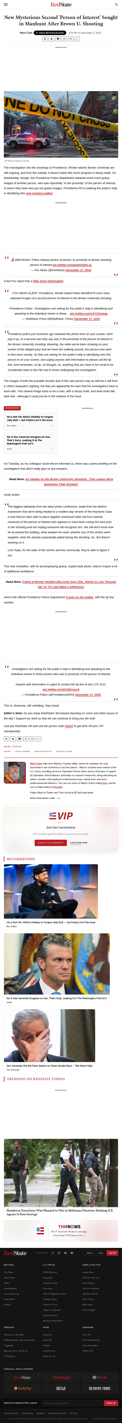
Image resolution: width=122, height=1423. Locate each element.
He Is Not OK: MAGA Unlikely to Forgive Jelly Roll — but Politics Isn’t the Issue (51, 922)
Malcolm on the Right (14, 1334)
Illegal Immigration (52, 1310)
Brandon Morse (90, 1294)
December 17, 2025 (78, 270)
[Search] (116, 4)
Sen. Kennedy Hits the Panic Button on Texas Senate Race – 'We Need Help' (50, 1065)
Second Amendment (53, 1321)
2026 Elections (50, 1272)
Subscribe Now (78, 843)
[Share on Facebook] (58, 38)
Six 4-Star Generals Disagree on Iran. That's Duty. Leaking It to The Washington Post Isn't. (57, 998)
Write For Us (49, 1356)
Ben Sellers (12, 926)
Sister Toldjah (89, 1310)
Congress (47, 1277)
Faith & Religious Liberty (54, 1294)
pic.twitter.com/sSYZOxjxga (89, 313)
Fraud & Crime (50, 1304)
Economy (47, 1288)
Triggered (8, 1345)
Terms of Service (11, 1413)
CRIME (7, 751)
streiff (9, 1002)
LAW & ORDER (22, 751)
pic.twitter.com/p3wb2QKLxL (72, 265)
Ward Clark (26, 32)
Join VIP (112, 1253)
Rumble (58, 787)
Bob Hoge (87, 1304)
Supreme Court (50, 1315)
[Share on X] (44, 38)
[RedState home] (15, 1253)
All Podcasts (9, 1356)
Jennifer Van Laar (91, 1277)
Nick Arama (88, 1299)
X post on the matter (79, 597)
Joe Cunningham (91, 1288)
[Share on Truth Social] (51, 38)
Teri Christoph (13, 1070)
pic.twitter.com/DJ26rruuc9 (61, 689)
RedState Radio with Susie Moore (19, 1340)
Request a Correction (57, 1413)
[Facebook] (65, 1253)
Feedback (40, 1413)
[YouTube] (71, 1253)
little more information (48, 281)
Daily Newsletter (90, 1345)
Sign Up (111, 1403)
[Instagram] (59, 1253)
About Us (47, 1334)
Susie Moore (88, 1283)
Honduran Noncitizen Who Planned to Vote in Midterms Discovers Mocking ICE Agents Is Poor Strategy (60, 1212)
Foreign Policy (50, 1299)
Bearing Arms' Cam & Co (16, 1351)
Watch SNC (88, 1351)
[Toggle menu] (6, 4)
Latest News (9, 1277)
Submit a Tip (49, 1351)
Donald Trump (50, 1283)
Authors (7, 1304)
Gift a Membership (91, 1340)
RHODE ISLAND (64, 751)
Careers (47, 1345)
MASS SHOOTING (43, 751)
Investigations (10, 1288)
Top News (8, 1272)
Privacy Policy (27, 1413)
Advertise (47, 1340)
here (104, 783)
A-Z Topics (49, 1265)
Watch (7, 1283)
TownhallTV (9, 1299)
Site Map (73, 1413)
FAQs (100, 1253)
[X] (52, 1253)
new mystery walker (39, 193)
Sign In (89, 1253)
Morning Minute (11, 1294)
